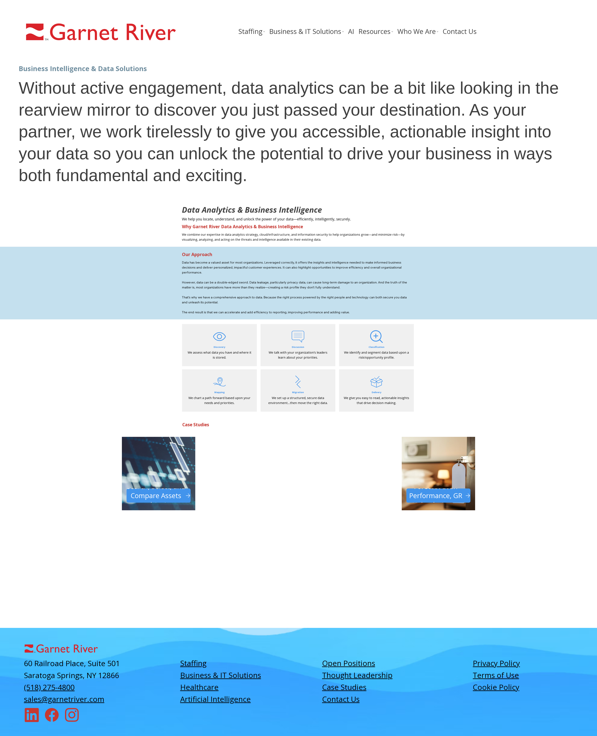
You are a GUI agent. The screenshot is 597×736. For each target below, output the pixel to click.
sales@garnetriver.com (64, 699)
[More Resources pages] (392, 31)
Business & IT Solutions (220, 675)
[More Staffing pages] (264, 31)
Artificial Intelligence (215, 699)
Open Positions (348, 663)
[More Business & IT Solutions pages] (343, 31)
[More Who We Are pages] (437, 31)
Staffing (193, 663)
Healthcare (199, 687)
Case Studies (344, 687)
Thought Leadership (357, 675)
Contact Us (341, 699)
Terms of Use (496, 675)
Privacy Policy (496, 663)
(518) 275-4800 (49, 687)
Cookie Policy (496, 687)
